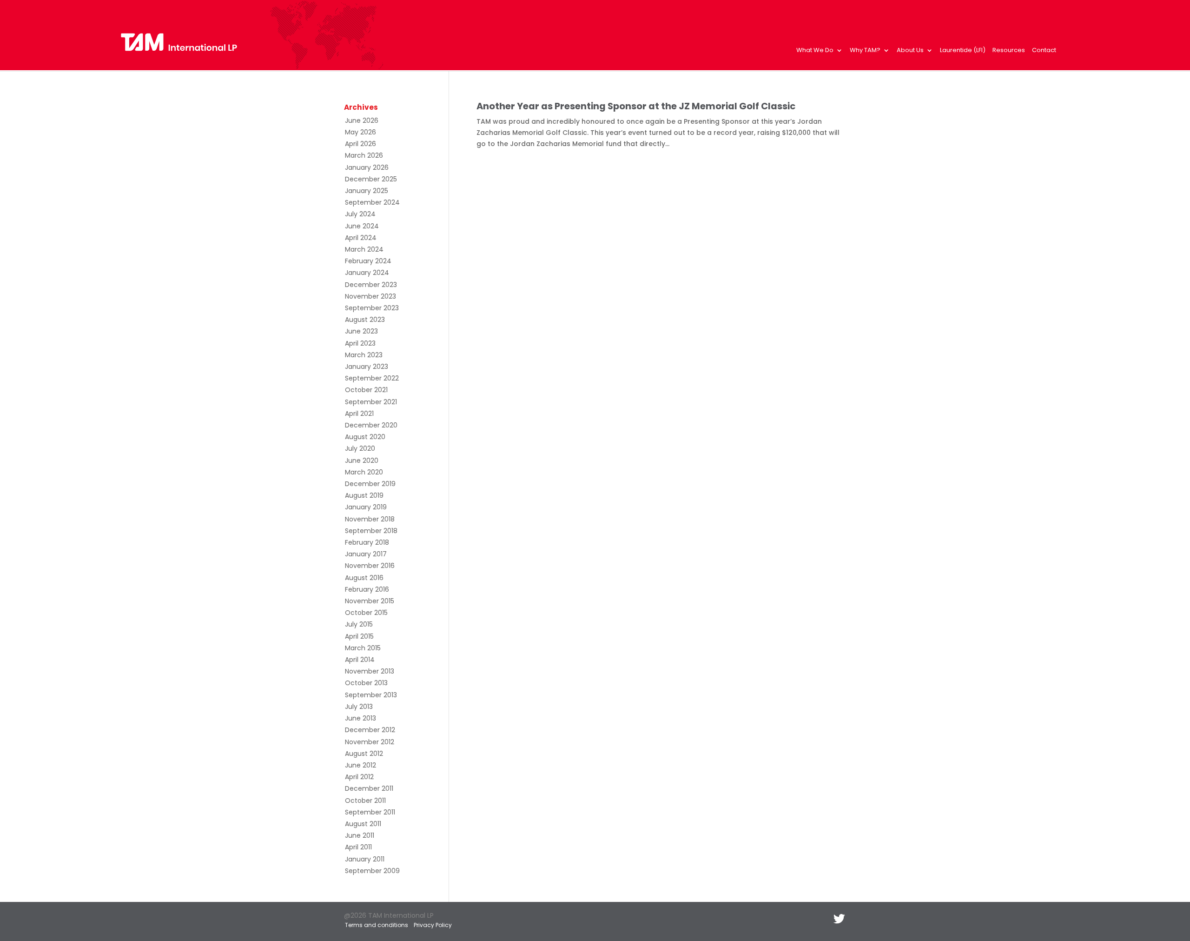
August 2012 (364, 753)
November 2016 (370, 565)
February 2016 (367, 589)
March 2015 (363, 648)
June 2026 (361, 120)
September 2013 (371, 695)
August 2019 (364, 495)
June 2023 (361, 331)
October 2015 (366, 612)
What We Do (814, 50)
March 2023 (364, 355)
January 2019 (366, 507)
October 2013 (366, 682)
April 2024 (361, 237)
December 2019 (370, 483)
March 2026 (364, 155)
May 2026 (360, 132)
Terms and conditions (376, 925)
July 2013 (359, 706)
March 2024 (364, 249)
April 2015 (359, 636)
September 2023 (372, 308)
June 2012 (360, 765)
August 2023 (365, 319)
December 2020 (371, 425)
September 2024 (372, 202)
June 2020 (361, 460)
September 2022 (372, 378)
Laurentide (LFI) (962, 50)
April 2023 (360, 343)
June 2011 (359, 835)
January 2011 (364, 859)
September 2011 (370, 812)
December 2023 (371, 284)
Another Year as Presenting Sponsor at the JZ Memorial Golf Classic (635, 106)
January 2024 (367, 272)
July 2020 (360, 448)
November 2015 (369, 601)
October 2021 (366, 389)
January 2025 (366, 190)
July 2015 (359, 624)
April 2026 (360, 143)
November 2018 (370, 519)
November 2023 (370, 296)
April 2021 (359, 413)
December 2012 (370, 729)
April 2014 (360, 659)
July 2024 (360, 214)
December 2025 (371, 179)
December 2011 (369, 788)
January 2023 (366, 366)
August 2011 (363, 823)
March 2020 (364, 472)
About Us (910, 50)
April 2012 (359, 776)
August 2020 (365, 436)
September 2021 (371, 402)
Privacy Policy (433, 925)
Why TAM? (865, 50)
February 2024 (368, 261)
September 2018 (371, 530)
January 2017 (366, 554)
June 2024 (362, 226)
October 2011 (365, 800)
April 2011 (358, 847)
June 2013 (360, 718)
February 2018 (367, 542)
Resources (1008, 50)
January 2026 (367, 167)
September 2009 (372, 870)
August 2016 (364, 577)
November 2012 (369, 742)
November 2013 (369, 671)
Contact (1044, 50)
